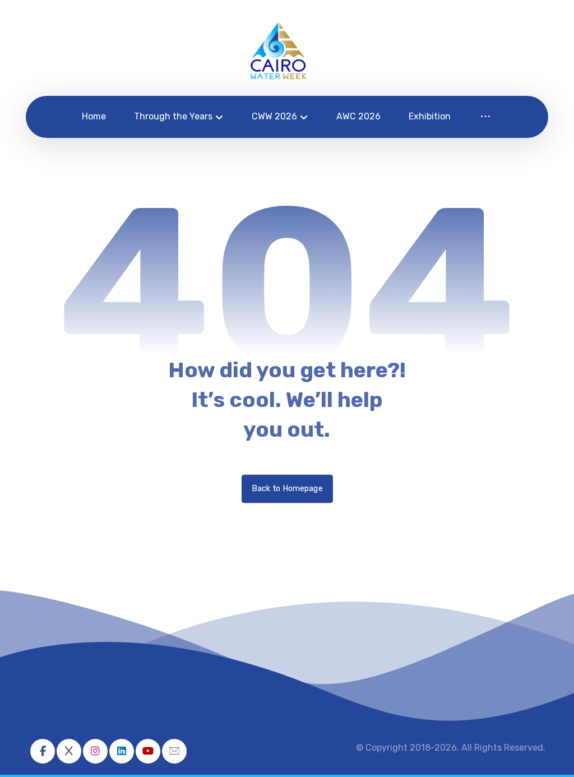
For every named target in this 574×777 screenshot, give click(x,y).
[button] (42, 751)
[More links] (485, 117)
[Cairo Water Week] (279, 50)
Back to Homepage (287, 488)
